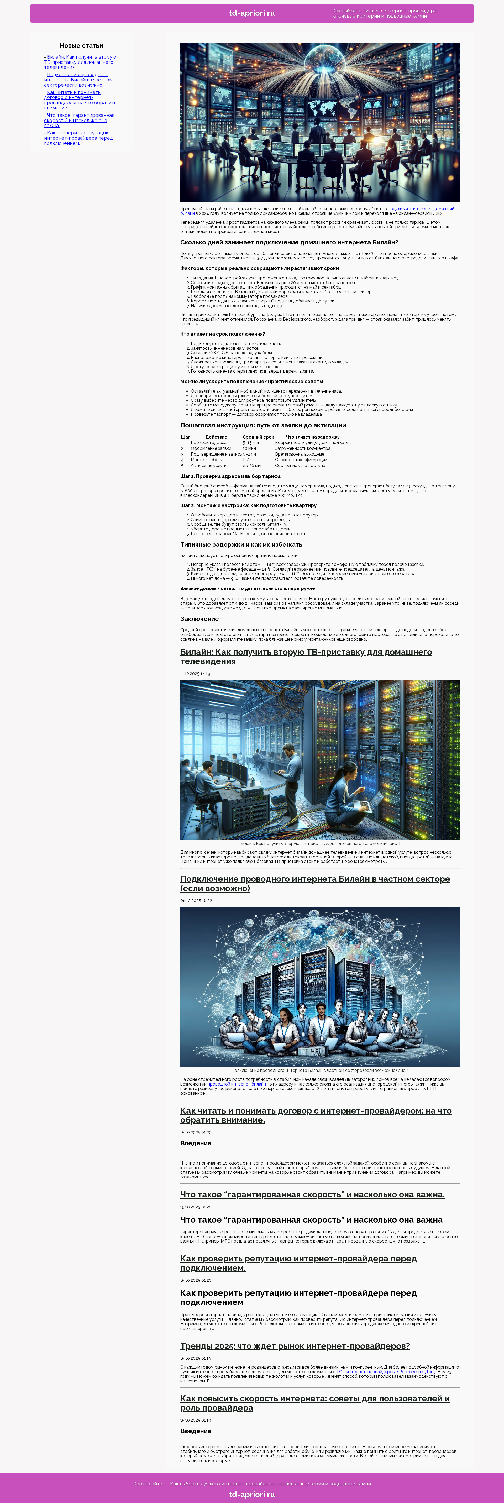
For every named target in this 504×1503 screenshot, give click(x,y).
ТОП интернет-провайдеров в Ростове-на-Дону (386, 1371)
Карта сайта (147, 1483)
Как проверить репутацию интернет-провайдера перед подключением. (78, 138)
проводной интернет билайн (237, 1084)
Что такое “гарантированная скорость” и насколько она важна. (79, 120)
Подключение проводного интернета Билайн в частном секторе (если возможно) (78, 80)
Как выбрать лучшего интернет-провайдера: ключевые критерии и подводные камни (384, 13)
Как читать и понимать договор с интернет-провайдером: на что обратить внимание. (80, 100)
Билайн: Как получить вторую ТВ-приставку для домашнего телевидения (80, 62)
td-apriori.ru (252, 13)
